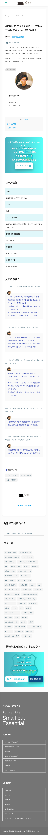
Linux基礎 (33, 603)
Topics (12, 16)
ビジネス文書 (20, 627)
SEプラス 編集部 (18, 37)
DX (40, 585)
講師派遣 (7, 751)
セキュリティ (16, 566)
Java (26, 566)
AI (6, 566)
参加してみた (10, 571)
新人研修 (9, 617)
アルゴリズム (26, 475)
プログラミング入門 (12, 636)
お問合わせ (8, 790)
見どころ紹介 (12, 128)
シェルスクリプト (12, 622)
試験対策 (24, 585)
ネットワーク (10, 562)
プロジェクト (28, 613)
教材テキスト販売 (10, 770)
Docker (29, 631)
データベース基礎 (35, 627)
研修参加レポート (12, 576)
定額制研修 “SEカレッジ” (12, 747)
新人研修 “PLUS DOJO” (11, 756)
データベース (28, 557)
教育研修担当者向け (12, 557)
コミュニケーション (12, 589)
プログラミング (12, 475)
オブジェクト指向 (25, 580)
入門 (31, 622)
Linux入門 (20, 631)
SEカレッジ (19, 16)
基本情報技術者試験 (30, 594)
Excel (25, 617)
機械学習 (22, 603)
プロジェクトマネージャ (27, 599)
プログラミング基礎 (12, 594)
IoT (17, 617)
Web (23, 622)
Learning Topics (11, 552)
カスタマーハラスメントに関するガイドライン (18, 818)
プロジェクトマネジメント (28, 562)
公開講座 (7, 765)
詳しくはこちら (22, 166)
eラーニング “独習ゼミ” (11, 742)
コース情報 (11, 124)
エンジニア (26, 576)
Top (6, 16)
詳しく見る (34, 679)
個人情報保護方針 (10, 809)
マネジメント (10, 603)
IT (21, 608)
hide (26, 119)
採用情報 (7, 804)
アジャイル (27, 636)
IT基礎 (29, 608)
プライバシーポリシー (11, 814)
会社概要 (7, 800)
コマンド (9, 631)
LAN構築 (8, 627)
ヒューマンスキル (25, 571)
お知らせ (7, 795)
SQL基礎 (38, 589)
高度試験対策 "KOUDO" (11, 761)
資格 (7, 608)
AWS (32, 585)
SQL (15, 608)
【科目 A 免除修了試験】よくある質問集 (19, 533)
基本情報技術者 (11, 585)
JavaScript (27, 589)
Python (35, 566)
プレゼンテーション (12, 613)
